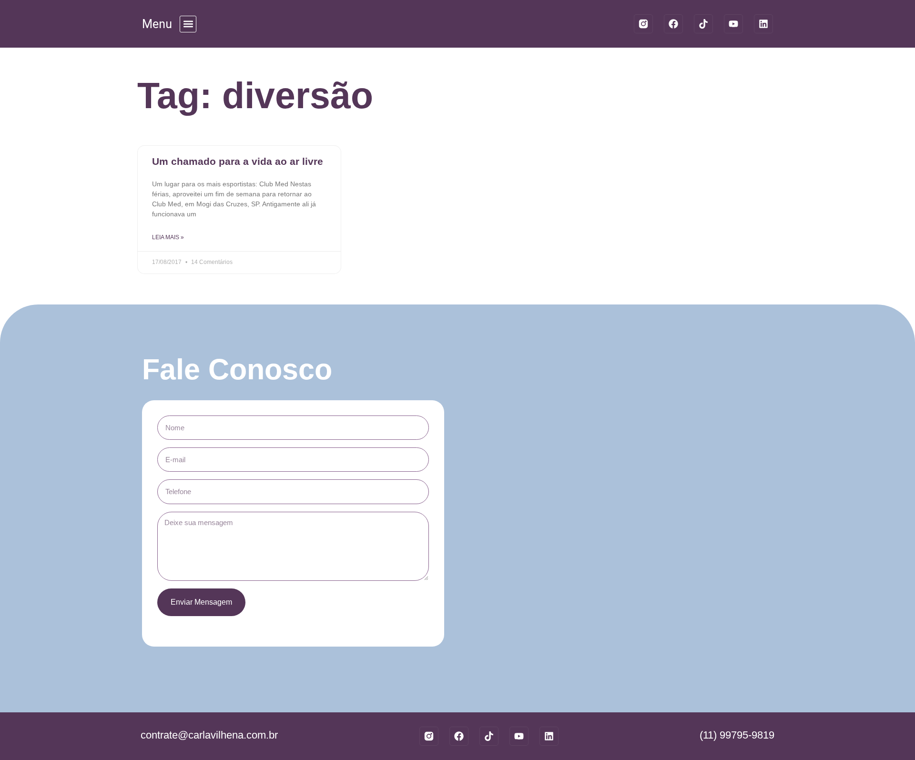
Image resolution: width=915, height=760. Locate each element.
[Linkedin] (763, 23)
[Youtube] (733, 23)
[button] (188, 24)
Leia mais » (168, 237)
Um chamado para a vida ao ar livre (237, 161)
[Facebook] (673, 23)
